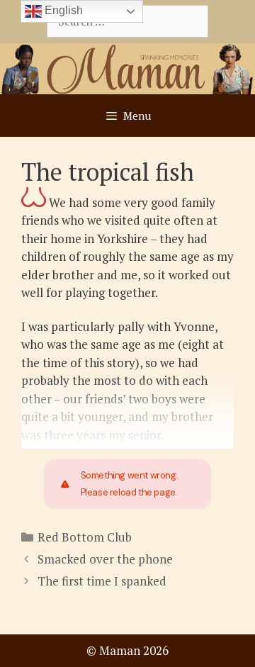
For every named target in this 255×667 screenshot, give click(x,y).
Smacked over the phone (105, 559)
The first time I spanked (102, 581)
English (62, 10)
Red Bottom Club (85, 537)
